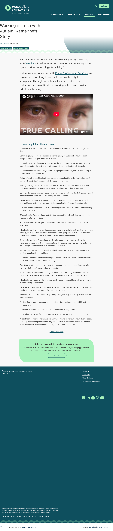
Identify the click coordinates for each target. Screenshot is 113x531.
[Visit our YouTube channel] (102, 398)
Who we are (56, 14)
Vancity (29, 63)
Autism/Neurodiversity (20, 48)
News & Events (104, 14)
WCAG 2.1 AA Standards (29, 527)
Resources (89, 14)
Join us (104, 6)
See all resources (56, 332)
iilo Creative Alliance (102, 527)
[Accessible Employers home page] (17, 9)
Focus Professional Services (71, 73)
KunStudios (92, 527)
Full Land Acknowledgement (91, 381)
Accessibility (86, 375)
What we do (73, 14)
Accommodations (6, 48)
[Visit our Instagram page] (98, 398)
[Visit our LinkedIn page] (88, 398)
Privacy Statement (88, 378)
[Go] (96, 6)
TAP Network (4, 43)
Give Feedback (44, 517)
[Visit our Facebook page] (93, 398)
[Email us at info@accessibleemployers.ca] (84, 398)
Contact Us (85, 372)
